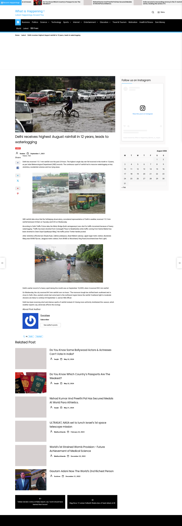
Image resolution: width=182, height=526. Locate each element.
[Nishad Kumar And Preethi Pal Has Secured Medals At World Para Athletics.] (54, 2)
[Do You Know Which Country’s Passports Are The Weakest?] (30, 382)
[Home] (18, 22)
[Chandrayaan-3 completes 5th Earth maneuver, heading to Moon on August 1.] (155, 2)
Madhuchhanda (60, 432)
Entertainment (90, 22)
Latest (25, 28)
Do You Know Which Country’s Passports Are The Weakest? (28, 3)
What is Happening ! (29, 11)
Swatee (22, 154)
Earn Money (160, 22)
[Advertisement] (91, 52)
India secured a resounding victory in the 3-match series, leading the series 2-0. (129, 3)
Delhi (31, 336)
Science (43, 22)
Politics (35, 22)
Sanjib (56, 359)
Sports (66, 22)
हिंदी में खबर (34, 28)
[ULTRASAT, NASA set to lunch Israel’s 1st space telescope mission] (30, 431)
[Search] (153, 12)
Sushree (57, 476)
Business (26, 22)
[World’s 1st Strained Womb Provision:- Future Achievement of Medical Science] (30, 455)
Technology (56, 22)
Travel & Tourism (119, 22)
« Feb (124, 187)
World (18, 28)
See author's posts (51, 325)
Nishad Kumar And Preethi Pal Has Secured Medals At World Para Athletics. (79, 3)
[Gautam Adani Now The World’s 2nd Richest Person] (30, 479)
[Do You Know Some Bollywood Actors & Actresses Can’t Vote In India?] (30, 358)
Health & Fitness (146, 22)
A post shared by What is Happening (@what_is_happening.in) (144, 137)
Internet (76, 22)
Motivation (133, 22)
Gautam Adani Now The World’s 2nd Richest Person (82, 471)
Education (104, 22)
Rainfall (39, 336)
